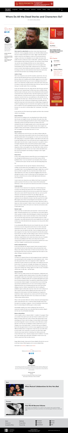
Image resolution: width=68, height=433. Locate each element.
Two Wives (6, 54)
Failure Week (8, 29)
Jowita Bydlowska (34, 19)
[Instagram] (36, 423)
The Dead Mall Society (57, 65)
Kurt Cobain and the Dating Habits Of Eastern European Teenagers (8, 57)
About (6, 421)
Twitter (62, 10)
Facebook (62, 9)
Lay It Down (56, 60)
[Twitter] (7, 32)
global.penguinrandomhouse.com (54, 430)
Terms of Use (22, 425)
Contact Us (7, 423)
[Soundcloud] (36, 425)
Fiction (21, 9)
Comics (39, 9)
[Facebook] (5, 32)
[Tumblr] (50, 423)
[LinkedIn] (8, 32)
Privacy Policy (22, 423)
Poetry (44, 9)
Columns (33, 9)
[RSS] (50, 425)
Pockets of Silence (58, 69)
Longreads (14, 9)
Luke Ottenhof (57, 62)
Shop (49, 9)
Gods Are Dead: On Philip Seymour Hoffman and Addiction (8, 60)
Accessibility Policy (9, 425)
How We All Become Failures (35, 405)
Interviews (26, 9)
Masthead (21, 421)
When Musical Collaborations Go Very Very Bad (42, 386)
